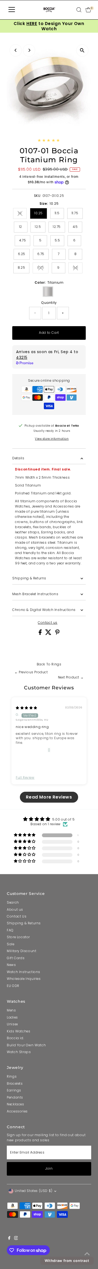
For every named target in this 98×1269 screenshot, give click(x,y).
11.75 (75, 213)
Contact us (47, 623)
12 (20, 227)
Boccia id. (15, 1038)
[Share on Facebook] (41, 634)
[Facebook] (9, 1238)
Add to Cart (49, 333)
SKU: (37, 196)
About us (15, 909)
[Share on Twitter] (49, 634)
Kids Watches (18, 1031)
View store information (52, 439)
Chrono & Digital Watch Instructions (44, 610)
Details (18, 458)
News (11, 965)
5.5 (57, 240)
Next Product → (71, 677)
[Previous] (16, 50)
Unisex (12, 1024)
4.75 (22, 240)
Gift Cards (15, 958)
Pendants (15, 1097)
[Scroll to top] (87, 1254)
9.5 (77, 268)
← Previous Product (31, 672)
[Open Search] (78, 9)
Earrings (14, 1090)
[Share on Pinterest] (57, 634)
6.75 (40, 254)
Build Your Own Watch (26, 1045)
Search (13, 902)
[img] (26, 708)
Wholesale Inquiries (24, 979)
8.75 (42, 268)
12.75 (57, 227)
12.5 (38, 227)
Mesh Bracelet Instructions (35, 594)
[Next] (29, 50)
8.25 (21, 267)
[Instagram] (16, 1238)
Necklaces (15, 1104)
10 (22, 214)
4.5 (75, 227)
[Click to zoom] (82, 50)
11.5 (57, 213)
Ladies (12, 1017)
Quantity (49, 303)
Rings (56, 664)
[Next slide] (49, 750)
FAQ (10, 930)
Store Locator (18, 937)
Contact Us (16, 916)
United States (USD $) (34, 1191)
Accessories (17, 1111)
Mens (11, 1010)
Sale (10, 944)
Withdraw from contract (67, 1260)
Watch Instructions (23, 972)
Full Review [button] (25, 777)
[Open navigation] (12, 10)
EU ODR (13, 986)
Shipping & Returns (29, 578)
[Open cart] (88, 9)
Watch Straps (19, 1052)
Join (49, 1168)
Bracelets (15, 1083)
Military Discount (21, 951)
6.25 (21, 254)
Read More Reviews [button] (49, 797)
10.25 (38, 213)
